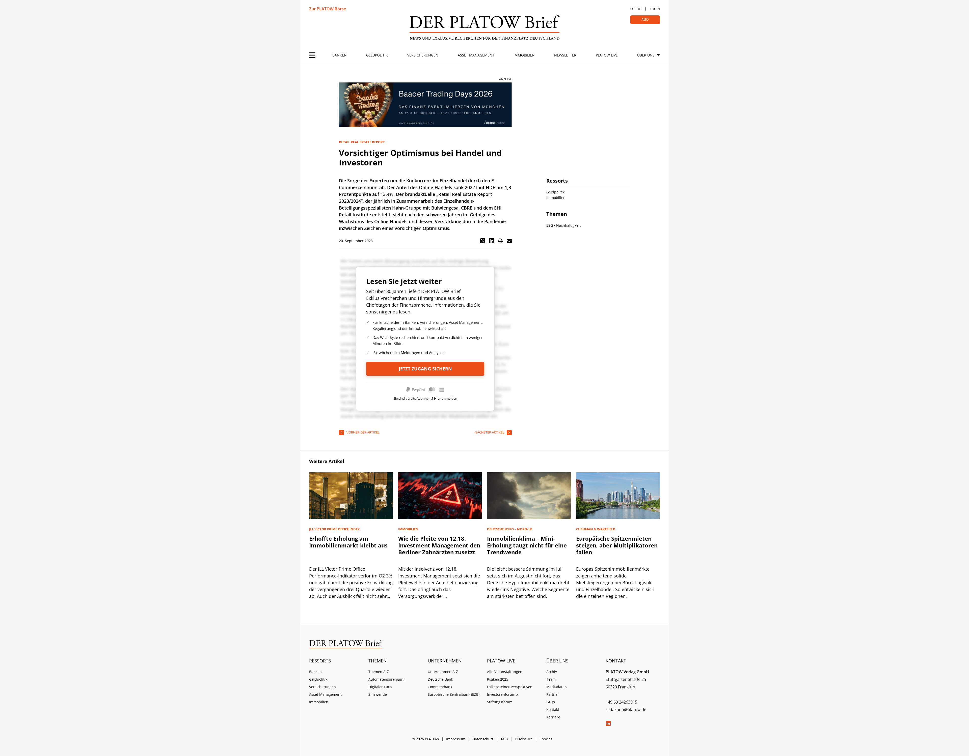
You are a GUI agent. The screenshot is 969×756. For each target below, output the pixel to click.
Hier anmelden (445, 398)
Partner (552, 694)
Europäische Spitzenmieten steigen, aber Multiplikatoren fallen (617, 545)
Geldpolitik (377, 55)
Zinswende (377, 694)
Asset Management (476, 55)
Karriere (553, 717)
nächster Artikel (489, 432)
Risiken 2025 (497, 679)
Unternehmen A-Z (443, 671)
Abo (645, 19)
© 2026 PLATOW (425, 739)
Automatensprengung (387, 679)
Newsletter (565, 55)
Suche (635, 9)
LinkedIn (608, 723)
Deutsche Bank (440, 679)
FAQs (550, 702)
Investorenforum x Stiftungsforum (502, 698)
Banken (339, 55)
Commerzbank (440, 686)
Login (655, 9)
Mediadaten (556, 686)
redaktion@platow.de (626, 709)
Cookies (546, 739)
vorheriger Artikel (363, 432)
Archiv (551, 671)
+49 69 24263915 (621, 702)
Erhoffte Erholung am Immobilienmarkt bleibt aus (348, 542)
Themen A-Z (378, 671)
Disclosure (523, 739)
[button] (482, 240)
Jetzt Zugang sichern (425, 369)
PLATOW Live (607, 55)
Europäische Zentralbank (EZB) (453, 694)
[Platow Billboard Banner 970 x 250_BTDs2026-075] (425, 104)
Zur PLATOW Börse (327, 9)
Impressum (455, 739)
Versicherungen (422, 55)
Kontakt (552, 709)
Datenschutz (483, 739)
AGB (504, 739)
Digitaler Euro (380, 686)
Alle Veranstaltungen (504, 671)
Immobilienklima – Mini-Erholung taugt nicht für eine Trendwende (527, 545)
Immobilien (524, 55)
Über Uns (646, 55)
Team (551, 679)
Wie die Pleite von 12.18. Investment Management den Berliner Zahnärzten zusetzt (439, 545)
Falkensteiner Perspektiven (509, 686)
